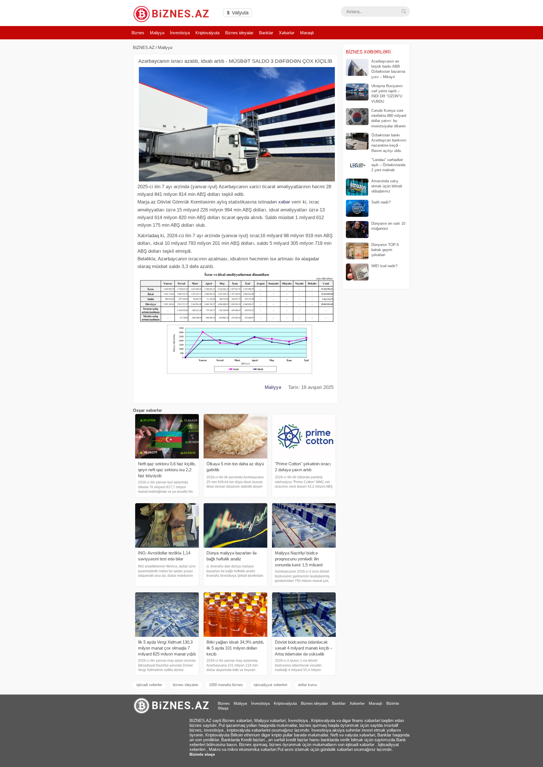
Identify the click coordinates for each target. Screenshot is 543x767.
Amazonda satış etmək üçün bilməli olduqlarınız (386, 186)
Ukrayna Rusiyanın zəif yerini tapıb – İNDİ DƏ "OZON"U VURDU (386, 94)
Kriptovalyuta (207, 32)
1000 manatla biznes (226, 685)
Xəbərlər (286, 32)
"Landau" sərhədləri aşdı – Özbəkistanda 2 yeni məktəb (388, 165)
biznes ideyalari (185, 685)
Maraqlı (307, 32)
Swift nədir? (381, 202)
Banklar (266, 32)
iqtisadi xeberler (149, 685)
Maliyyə (157, 32)
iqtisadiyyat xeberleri (270, 685)
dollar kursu (307, 685)
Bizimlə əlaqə (202, 754)
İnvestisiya (180, 32)
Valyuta (239, 13)
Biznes (138, 32)
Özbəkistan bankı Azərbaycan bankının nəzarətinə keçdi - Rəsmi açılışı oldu (388, 143)
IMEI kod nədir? (384, 266)
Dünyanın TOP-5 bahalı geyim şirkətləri (385, 250)
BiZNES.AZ (143, 47)
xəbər (284, 202)
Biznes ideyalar (239, 32)
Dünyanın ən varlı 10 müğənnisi (388, 226)
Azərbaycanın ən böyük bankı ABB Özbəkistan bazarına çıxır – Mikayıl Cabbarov (375, 69)
